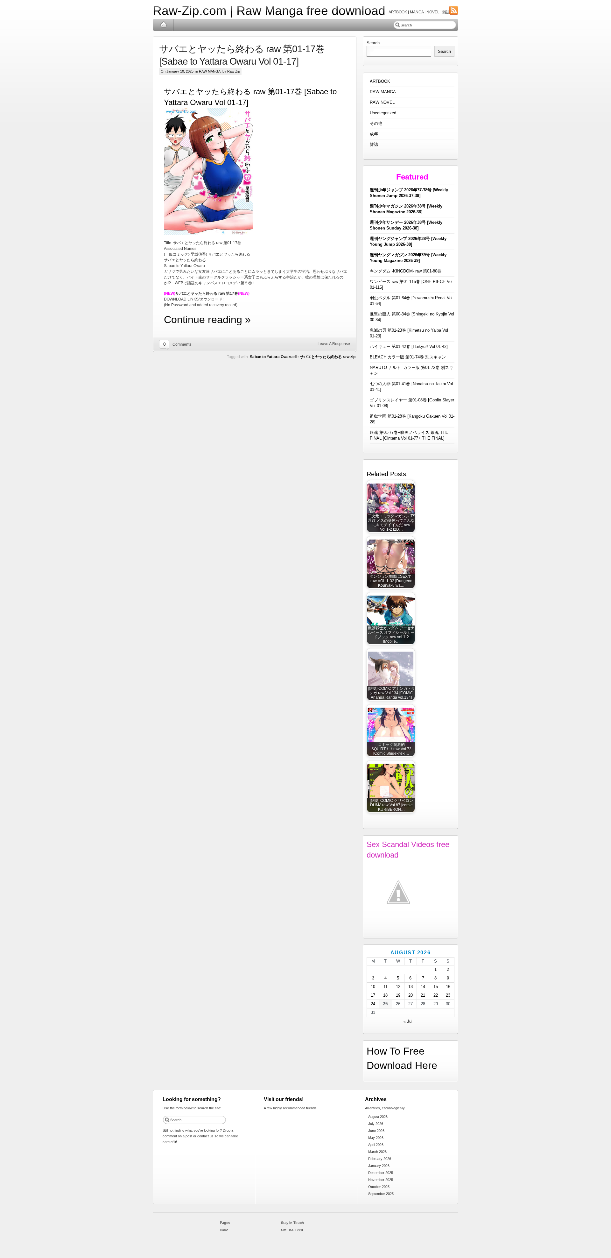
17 (373, 995)
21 (423, 995)
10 (373, 986)
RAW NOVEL (382, 102)
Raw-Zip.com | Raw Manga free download (269, 11)
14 (423, 986)
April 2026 (375, 1145)
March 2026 (377, 1152)
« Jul (408, 1021)
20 (410, 995)
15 (435, 986)
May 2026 (375, 1138)
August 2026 (378, 1117)
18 (385, 995)
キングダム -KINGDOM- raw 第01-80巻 (405, 271)
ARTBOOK (380, 81)
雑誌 (374, 144)
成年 (374, 133)
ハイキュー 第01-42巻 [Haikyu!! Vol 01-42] (409, 346)
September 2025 (381, 1194)
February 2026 (379, 1159)
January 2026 (379, 1166)
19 (398, 995)
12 (398, 986)
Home (163, 25)
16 (448, 986)
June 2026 (376, 1131)
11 (385, 986)
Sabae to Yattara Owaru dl (273, 357)
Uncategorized (383, 112)
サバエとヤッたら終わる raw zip (327, 357)
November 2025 (380, 1180)
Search (373, 42)
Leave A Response (334, 344)
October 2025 (379, 1187)
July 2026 (375, 1124)
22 (435, 995)
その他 (376, 123)
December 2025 (380, 1173)
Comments (181, 344)
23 (448, 995)
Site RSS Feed (292, 1230)
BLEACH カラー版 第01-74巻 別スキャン (408, 357)
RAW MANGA (210, 71)
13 (410, 986)
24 (373, 1003)
